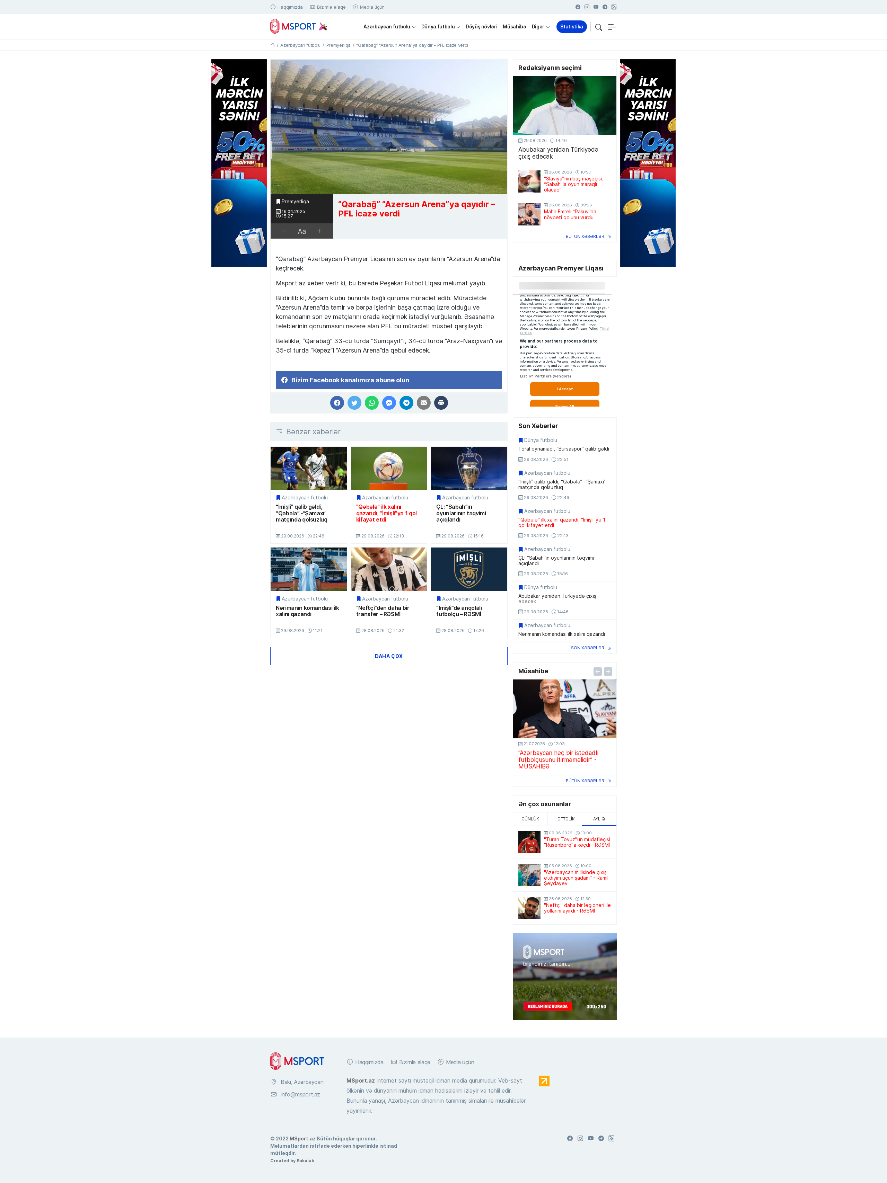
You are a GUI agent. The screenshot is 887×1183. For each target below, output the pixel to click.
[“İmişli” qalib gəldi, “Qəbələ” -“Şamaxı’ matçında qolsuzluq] (309, 468)
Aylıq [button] (599, 819)
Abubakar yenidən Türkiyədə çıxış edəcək (558, 153)
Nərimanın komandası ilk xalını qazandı (307, 611)
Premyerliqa (295, 201)
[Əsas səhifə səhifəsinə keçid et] (272, 45)
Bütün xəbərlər (585, 236)
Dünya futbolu (438, 26)
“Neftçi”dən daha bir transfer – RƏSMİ (383, 611)
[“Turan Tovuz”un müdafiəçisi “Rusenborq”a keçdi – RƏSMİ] (529, 842)
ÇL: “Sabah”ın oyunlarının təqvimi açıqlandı (461, 513)
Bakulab (305, 1160)
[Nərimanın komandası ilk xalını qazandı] (309, 569)
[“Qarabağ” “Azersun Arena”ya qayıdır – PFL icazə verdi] (389, 127)
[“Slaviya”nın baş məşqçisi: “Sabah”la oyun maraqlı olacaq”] (529, 181)
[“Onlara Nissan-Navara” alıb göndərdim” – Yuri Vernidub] (564, 708)
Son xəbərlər (587, 648)
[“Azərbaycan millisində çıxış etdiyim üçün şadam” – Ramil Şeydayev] (529, 875)
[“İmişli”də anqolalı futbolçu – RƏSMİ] (469, 569)
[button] (599, 27)
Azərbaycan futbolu (386, 26)
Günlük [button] (530, 819)
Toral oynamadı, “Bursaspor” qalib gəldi (563, 449)
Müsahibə (514, 26)
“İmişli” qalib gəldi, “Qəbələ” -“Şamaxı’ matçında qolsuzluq (301, 513)
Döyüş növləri (481, 26)
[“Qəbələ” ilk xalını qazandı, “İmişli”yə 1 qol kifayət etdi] (389, 468)
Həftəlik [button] (564, 819)
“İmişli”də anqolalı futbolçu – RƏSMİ (459, 611)
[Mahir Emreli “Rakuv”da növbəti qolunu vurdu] (529, 214)
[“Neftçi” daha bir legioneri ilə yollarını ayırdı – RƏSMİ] (529, 908)
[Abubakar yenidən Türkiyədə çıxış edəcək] (564, 105)
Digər (538, 26)
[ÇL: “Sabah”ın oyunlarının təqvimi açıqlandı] (469, 468)
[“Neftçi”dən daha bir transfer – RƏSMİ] (389, 569)
